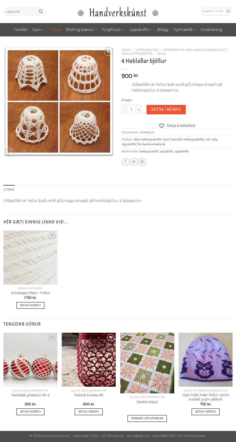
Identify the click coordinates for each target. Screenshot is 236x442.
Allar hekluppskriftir (148, 139)
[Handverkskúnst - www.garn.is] (118, 11)
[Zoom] (9, 152)
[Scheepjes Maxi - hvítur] (30, 258)
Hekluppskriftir (137, 53)
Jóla (161, 53)
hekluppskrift (149, 151)
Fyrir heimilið (172, 139)
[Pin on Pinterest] (142, 162)
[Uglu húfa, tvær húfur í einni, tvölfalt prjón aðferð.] (206, 360)
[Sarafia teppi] (147, 363)
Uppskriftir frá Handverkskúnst (194, 50)
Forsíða (20, 29)
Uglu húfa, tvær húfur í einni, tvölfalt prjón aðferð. (205, 397)
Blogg (162, 29)
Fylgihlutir (111, 29)
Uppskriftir (139, 29)
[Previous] (3, 381)
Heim (126, 50)
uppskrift (166, 151)
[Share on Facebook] (126, 162)
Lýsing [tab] (9, 189)
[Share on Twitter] (134, 162)
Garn (36, 29)
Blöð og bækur (80, 29)
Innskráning (211, 29)
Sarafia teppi (147, 402)
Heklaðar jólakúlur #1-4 (30, 395)
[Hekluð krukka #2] (89, 360)
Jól (208, 139)
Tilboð (55, 29)
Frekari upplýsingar (147, 418)
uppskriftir (181, 151)
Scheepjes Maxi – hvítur (30, 293)
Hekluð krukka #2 (88, 395)
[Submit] (41, 11)
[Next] (232, 381)
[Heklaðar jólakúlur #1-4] (30, 360)
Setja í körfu (166, 109)
